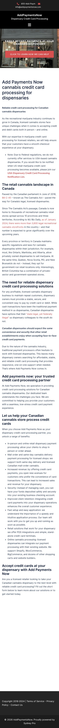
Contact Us (17, 705)
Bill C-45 (6, 197)
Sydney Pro (30, 723)
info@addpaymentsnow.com (28, 7)
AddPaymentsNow (29, 15)
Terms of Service (35, 701)
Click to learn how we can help (29, 54)
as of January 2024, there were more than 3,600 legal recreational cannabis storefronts (29, 223)
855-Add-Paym (28, 3)
